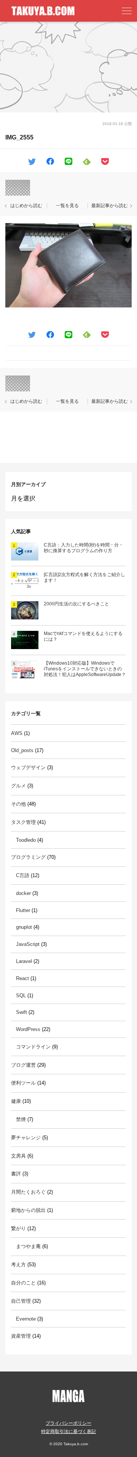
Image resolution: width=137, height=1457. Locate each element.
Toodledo (26, 840)
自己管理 (21, 1301)
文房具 (18, 1156)
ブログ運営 (23, 1065)
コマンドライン (33, 1047)
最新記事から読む (109, 205)
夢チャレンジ (26, 1137)
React (22, 978)
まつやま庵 (28, 1246)
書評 (16, 1174)
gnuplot (24, 927)
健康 (16, 1101)
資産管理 (21, 1336)
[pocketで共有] (105, 161)
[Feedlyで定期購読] (87, 161)
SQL (21, 995)
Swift (21, 1012)
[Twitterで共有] (32, 161)
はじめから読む (26, 205)
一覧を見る (67, 205)
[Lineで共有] (68, 161)
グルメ (18, 786)
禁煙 (21, 1119)
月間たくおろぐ (28, 1192)
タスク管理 (23, 822)
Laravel (24, 961)
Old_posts (22, 750)
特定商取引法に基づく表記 (68, 1431)
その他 (18, 804)
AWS (16, 733)
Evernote (26, 1319)
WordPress (28, 1029)
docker (23, 893)
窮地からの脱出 (28, 1210)
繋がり (18, 1228)
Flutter (23, 910)
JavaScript (28, 944)
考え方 (18, 1264)
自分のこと (23, 1283)
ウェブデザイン (28, 767)
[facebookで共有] (50, 161)
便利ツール (23, 1083)
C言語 (22, 875)
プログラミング (28, 857)
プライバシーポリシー (68, 1423)
